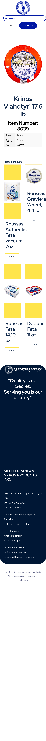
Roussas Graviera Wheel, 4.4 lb (36, 201)
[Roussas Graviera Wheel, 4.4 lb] (33, 176)
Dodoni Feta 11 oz (35, 329)
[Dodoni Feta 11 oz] (33, 291)
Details (13, 256)
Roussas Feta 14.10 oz (14, 331)
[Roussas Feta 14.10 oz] (12, 291)
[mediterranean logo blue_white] (23, 1)
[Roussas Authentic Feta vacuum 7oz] (12, 192)
